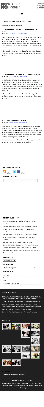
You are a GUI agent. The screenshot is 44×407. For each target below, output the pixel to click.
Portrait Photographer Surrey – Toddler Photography (21, 74)
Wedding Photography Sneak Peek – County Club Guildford (20, 234)
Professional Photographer (11, 283)
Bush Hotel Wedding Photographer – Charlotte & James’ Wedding (21, 296)
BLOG (30, 380)
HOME (14, 380)
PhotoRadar (6, 278)
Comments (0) (23, 122)
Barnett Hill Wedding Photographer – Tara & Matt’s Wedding (20, 245)
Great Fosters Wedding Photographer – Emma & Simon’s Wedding (21, 306)
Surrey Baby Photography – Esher (14, 120)
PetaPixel (6, 275)
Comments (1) (23, 33)
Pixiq (4, 280)
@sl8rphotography (12, 374)
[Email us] (9, 173)
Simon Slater (14, 33)
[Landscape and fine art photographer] (22, 6)
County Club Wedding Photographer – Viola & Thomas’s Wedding (21, 301)
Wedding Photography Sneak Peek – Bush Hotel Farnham (20, 226)
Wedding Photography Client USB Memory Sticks (17, 242)
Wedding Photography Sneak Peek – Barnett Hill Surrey (19, 247)
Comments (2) (23, 76)
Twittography (7, 371)
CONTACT (22, 380)
